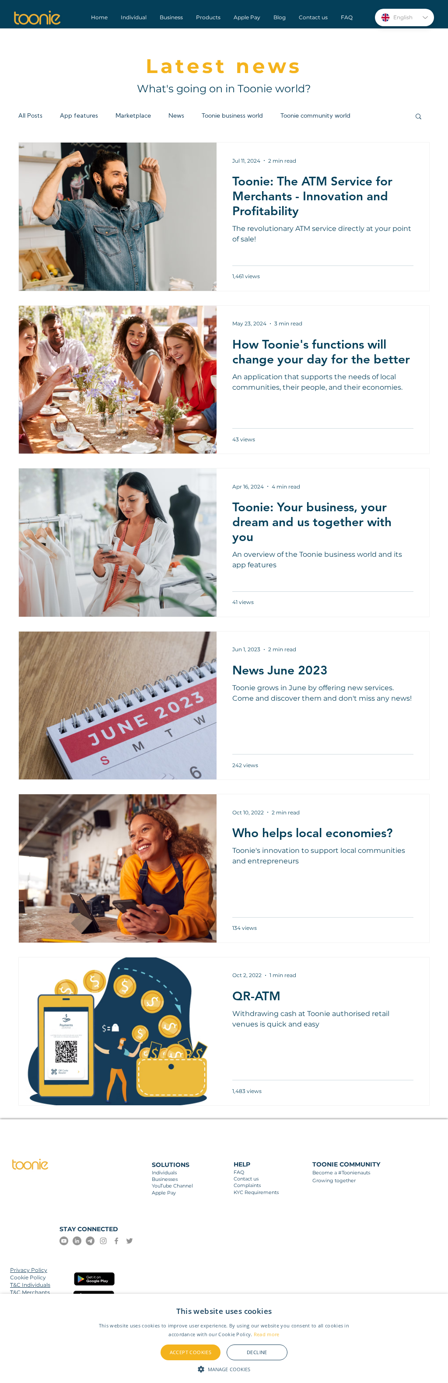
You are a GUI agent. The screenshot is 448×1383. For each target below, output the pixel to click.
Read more (267, 1334)
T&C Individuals (30, 1285)
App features (79, 116)
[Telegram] (90, 1240)
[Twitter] (129, 1240)
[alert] (224, 1338)
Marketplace (133, 116)
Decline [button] (257, 1352)
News (176, 116)
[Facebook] (116, 1240)
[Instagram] (103, 1240)
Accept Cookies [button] (191, 1352)
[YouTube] (64, 1240)
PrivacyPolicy (28, 1270)
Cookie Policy (28, 1277)
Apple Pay (164, 1193)
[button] (418, 117)
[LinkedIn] (77, 1240)
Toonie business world (232, 116)
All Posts (30, 116)
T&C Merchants (30, 1292)
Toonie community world (315, 116)
